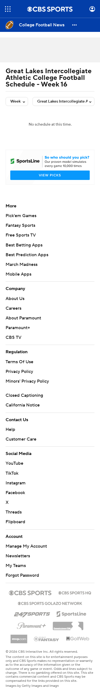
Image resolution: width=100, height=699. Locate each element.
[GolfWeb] (77, 639)
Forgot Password (22, 575)
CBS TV (13, 337)
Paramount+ (18, 328)
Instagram (16, 483)
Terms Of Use (19, 362)
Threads (14, 512)
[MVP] (19, 637)
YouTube (14, 463)
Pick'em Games (21, 215)
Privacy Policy (19, 371)
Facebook (15, 492)
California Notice (23, 405)
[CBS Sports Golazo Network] (50, 603)
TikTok (12, 473)
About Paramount (23, 318)
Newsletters (18, 556)
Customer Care (21, 439)
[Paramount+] (31, 624)
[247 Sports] (32, 613)
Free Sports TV (21, 235)
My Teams (16, 565)
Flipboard (15, 522)
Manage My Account (26, 546)
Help (10, 429)
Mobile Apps (18, 274)
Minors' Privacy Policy (27, 381)
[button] (7, 9)
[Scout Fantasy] (46, 638)
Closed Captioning (24, 395)
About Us (15, 298)
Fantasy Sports (20, 225)
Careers (13, 308)
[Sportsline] (71, 613)
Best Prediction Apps (27, 255)
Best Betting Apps (24, 245)
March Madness (22, 264)
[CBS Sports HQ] (74, 592)
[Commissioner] (68, 624)
